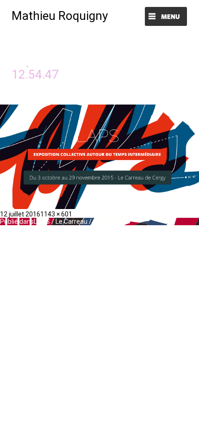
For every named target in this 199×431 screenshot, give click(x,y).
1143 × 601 (56, 214)
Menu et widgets (166, 17)
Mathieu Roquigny (60, 16)
